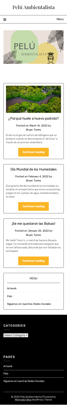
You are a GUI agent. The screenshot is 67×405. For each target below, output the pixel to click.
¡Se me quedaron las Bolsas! (33, 224)
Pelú (9, 296)
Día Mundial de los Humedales (33, 169)
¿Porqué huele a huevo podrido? (33, 118)
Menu (60, 19)
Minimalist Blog (23, 399)
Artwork (11, 288)
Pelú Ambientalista (33, 7)
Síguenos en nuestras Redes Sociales (29, 303)
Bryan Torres (33, 129)
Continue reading (33, 152)
